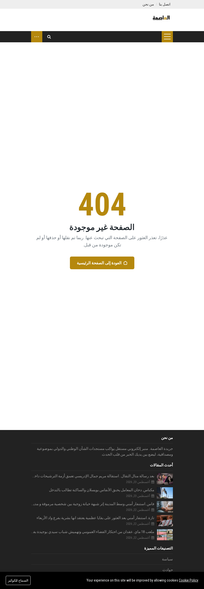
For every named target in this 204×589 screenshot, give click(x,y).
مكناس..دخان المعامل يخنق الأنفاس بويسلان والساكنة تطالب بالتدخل (101, 490)
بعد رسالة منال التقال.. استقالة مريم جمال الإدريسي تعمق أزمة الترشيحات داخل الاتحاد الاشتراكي (92, 476)
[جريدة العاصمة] (161, 19)
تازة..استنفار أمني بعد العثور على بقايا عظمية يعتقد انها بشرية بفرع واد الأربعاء (95, 518)
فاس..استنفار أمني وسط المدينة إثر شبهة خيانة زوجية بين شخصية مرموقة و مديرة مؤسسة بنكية (92, 504)
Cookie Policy (188, 580)
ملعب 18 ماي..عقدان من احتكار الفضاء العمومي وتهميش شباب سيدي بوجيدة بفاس (92, 532)
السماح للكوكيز (18, 580)
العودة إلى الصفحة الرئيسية (99, 263)
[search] (49, 36)
